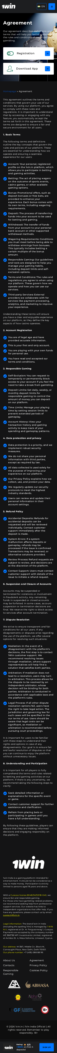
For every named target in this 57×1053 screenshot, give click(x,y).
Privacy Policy (38, 965)
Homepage (9, 91)
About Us (9, 960)
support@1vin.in (11, 915)
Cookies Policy (39, 970)
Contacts (8, 965)
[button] (42, 6)
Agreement (37, 960)
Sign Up (47, 1047)
